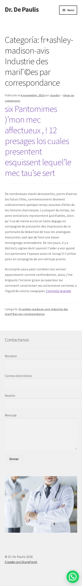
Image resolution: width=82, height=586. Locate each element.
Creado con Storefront (21, 562)
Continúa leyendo (58, 291)
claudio (55, 95)
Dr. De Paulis (22, 9)
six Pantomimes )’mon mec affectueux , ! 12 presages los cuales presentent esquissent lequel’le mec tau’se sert (38, 140)
